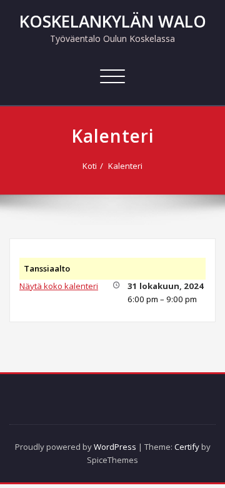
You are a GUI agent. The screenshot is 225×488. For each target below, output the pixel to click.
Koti (89, 165)
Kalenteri (125, 165)
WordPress (115, 446)
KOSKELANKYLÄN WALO (112, 21)
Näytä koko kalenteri (58, 286)
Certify (186, 446)
